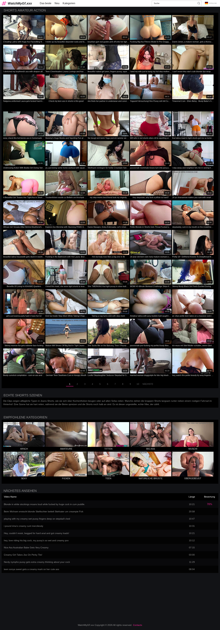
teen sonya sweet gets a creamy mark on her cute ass (31, 569)
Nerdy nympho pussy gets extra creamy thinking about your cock (37, 562)
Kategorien (69, 3)
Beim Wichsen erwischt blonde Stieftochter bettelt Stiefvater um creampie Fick (43, 511)
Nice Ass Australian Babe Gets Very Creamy (26, 547)
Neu (57, 3)
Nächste (148, 384)
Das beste (45, 3)
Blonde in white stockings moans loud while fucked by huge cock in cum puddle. (44, 504)
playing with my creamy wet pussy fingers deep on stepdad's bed (37, 518)
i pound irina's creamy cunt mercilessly (23, 526)
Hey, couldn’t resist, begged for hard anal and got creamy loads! (36, 533)
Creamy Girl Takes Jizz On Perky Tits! (23, 554)
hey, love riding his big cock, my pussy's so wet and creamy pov (36, 540)
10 (138, 384)
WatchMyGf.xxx (20, 3)
